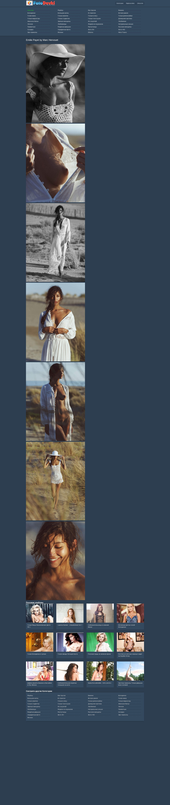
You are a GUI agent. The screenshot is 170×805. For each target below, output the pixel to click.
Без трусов (61, 695)
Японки (30, 717)
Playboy (30, 695)
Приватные (122, 709)
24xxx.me (140, 3)
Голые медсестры (124, 701)
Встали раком (93, 698)
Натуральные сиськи (95, 709)
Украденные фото (33, 715)
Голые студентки (33, 703)
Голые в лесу (62, 701)
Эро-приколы (123, 715)
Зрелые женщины (33, 706)
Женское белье (123, 703)
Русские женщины (94, 712)
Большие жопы (32, 698)
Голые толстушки (64, 703)
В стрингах (61, 698)
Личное (121, 706)
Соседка (121, 712)
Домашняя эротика (95, 703)
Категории (120, 3)
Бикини (90, 695)
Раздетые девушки (33, 712)
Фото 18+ (61, 715)
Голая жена (122, 698)
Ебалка (90, 32)
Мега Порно (122, 32)
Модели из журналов (65, 709)
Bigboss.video (130, 3)
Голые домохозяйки (95, 701)
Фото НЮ (91, 715)
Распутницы (62, 712)
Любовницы (31, 709)
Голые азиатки (32, 701)
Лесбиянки (92, 706)
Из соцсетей (62, 706)
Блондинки (122, 695)
